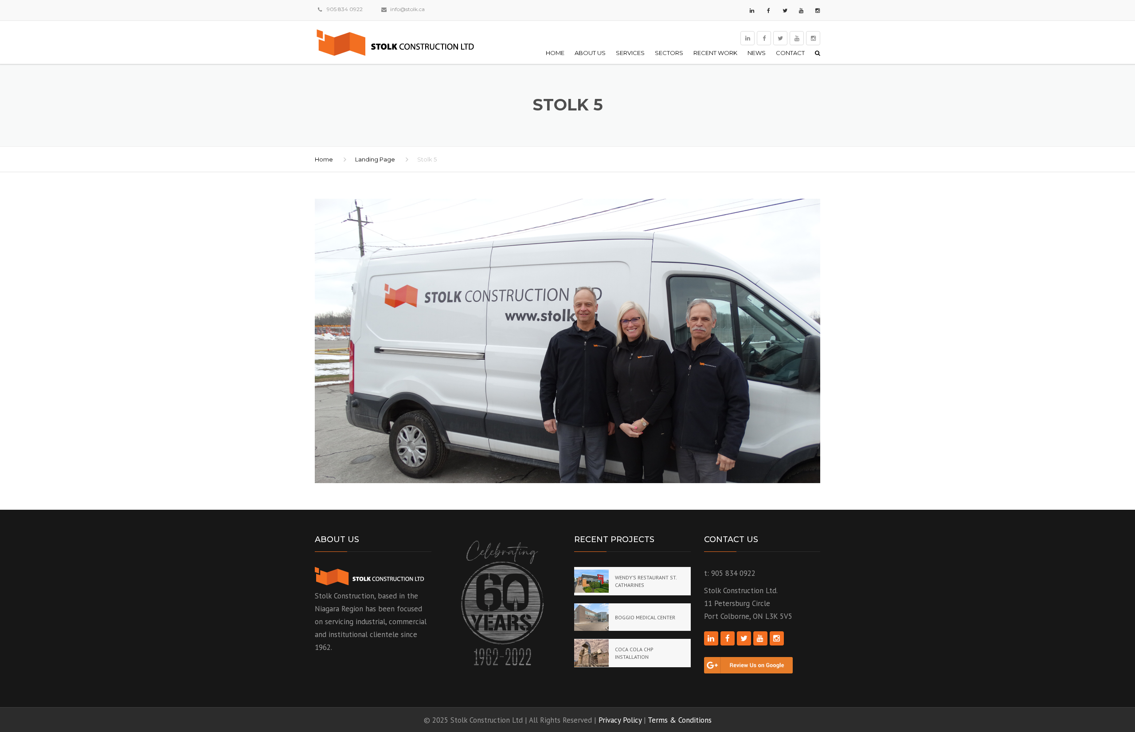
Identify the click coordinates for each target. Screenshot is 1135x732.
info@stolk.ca (407, 9)
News (757, 52)
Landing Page (375, 159)
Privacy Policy (620, 720)
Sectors (669, 52)
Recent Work (715, 52)
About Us (590, 52)
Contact (790, 52)
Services (630, 52)
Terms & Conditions (680, 720)
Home (555, 52)
